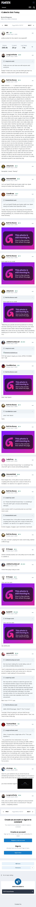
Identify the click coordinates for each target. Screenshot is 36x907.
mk (7, 32)
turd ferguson (7, 17)
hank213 (9, 612)
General (14, 19)
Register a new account (18, 840)
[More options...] (33, 33)
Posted (11, 34)
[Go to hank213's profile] (3, 613)
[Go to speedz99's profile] (3, 654)
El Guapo (9, 549)
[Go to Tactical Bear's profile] (3, 724)
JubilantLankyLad (12, 342)
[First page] (2, 25)
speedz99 (10, 653)
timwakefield (11, 179)
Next (29, 25)
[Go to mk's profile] (3, 33)
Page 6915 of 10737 (18, 25)
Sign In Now (18, 852)
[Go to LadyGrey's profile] (3, 460)
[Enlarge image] (18, 238)
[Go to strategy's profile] (3, 769)
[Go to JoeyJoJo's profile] (3, 167)
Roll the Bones (11, 80)
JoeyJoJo (10, 166)
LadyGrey (9, 459)
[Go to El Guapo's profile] (3, 550)
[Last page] (33, 25)
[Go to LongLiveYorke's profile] (3, 55)
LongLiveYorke (11, 55)
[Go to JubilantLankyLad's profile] (3, 342)
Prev (6, 25)
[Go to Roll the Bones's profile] (3, 81)
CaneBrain (10, 193)
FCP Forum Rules (8, 891)
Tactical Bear (11, 724)
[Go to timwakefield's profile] (3, 179)
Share (18, 863)
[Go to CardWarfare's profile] (3, 366)
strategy (9, 768)
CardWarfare (11, 365)
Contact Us (18, 904)
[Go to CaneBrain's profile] (3, 194)
